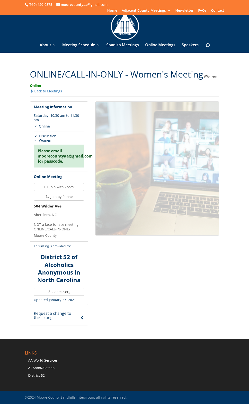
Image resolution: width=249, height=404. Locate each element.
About (45, 45)
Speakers (190, 45)
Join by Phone (61, 196)
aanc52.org (61, 291)
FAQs (202, 11)
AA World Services (43, 360)
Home (112, 11)
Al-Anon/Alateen (41, 367)
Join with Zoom (61, 187)
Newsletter (184, 11)
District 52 (36, 375)
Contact (217, 11)
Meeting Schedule (78, 45)
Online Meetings (160, 45)
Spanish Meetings (122, 45)
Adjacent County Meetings (144, 11)
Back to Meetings (47, 91)
